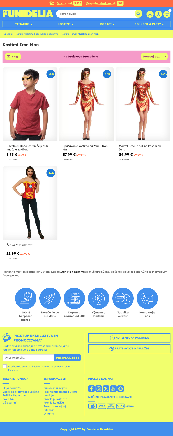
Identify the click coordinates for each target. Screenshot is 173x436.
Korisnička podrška (132, 337)
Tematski (22, 24)
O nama (49, 413)
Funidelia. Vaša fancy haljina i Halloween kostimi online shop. (28, 13)
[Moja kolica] (166, 14)
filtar (15, 56)
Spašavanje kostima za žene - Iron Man (85, 147)
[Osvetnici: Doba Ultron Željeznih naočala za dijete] (30, 104)
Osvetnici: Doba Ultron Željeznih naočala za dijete (27, 147)
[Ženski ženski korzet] (30, 203)
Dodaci (106, 24)
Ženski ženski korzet (19, 245)
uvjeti (68, 366)
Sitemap (49, 410)
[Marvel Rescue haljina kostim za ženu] (143, 104)
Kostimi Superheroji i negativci (41, 33)
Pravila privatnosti (55, 399)
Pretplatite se (67, 357)
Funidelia (8, 33)
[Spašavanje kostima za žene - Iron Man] (86, 104)
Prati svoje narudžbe (132, 348)
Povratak (8, 399)
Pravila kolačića (54, 402)
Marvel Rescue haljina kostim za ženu (140, 147)
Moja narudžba (12, 388)
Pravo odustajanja (55, 406)
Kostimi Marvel (69, 33)
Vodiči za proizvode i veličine (21, 391)
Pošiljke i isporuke (14, 395)
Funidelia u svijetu (55, 388)
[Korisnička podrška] (158, 14)
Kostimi (64, 24)
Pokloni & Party (148, 24)
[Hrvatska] (91, 389)
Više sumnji (10, 402)
